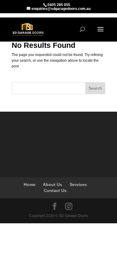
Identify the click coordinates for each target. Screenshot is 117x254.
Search (95, 88)
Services (78, 184)
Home (29, 184)
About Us (52, 184)
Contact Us (55, 190)
